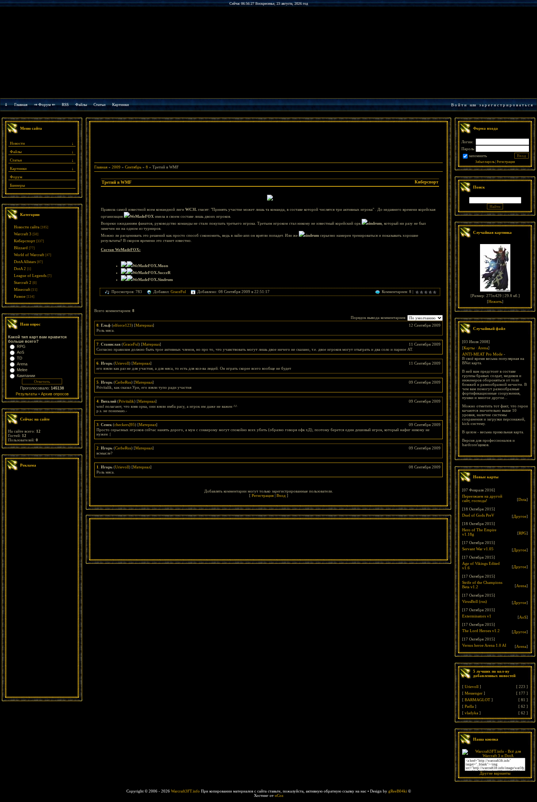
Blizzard (21, 248)
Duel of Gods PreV (478, 515)
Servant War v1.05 (478, 549)
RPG (21, 346)
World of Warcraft (29, 254)
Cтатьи (100, 104)
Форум (16, 177)
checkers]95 (124, 424)
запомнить (478, 155)
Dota (522, 499)
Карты (469, 348)
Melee (22, 370)
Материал (144, 325)
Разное (20, 296)
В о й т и (458, 105)
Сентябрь (133, 167)
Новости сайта (26, 227)
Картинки (120, 104)
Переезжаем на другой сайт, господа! (482, 498)
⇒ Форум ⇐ (44, 104)
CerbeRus (123, 382)
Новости (17, 143)
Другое (519, 516)
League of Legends (30, 275)
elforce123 (122, 325)
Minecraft (22, 289)
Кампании (26, 375)
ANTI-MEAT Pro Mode (482, 354)
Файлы (81, 104)
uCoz (279, 795)
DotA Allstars (25, 261)
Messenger (474, 693)
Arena (22, 364)
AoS (20, 352)
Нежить (495, 301)
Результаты (26, 394)
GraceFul (178, 291)
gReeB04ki (397, 791)
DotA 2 (20, 268)
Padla (469, 706)
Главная (20, 104)
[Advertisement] (42, 584)
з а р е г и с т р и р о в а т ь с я (506, 105)
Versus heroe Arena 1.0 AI (484, 645)
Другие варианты (495, 773)
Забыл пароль (485, 162)
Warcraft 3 (22, 234)
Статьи (16, 160)
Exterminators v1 (476, 616)
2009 (116, 167)
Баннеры (17, 185)
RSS (65, 104)
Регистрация (263, 495)
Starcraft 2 (22, 282)
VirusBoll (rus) (474, 601)
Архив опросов (55, 394)
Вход (281, 495)
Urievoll (122, 363)
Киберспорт (24, 241)
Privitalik (126, 401)
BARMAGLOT (477, 700)
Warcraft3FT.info (185, 791)
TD (19, 358)
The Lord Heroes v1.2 (481, 630)
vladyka (471, 713)
